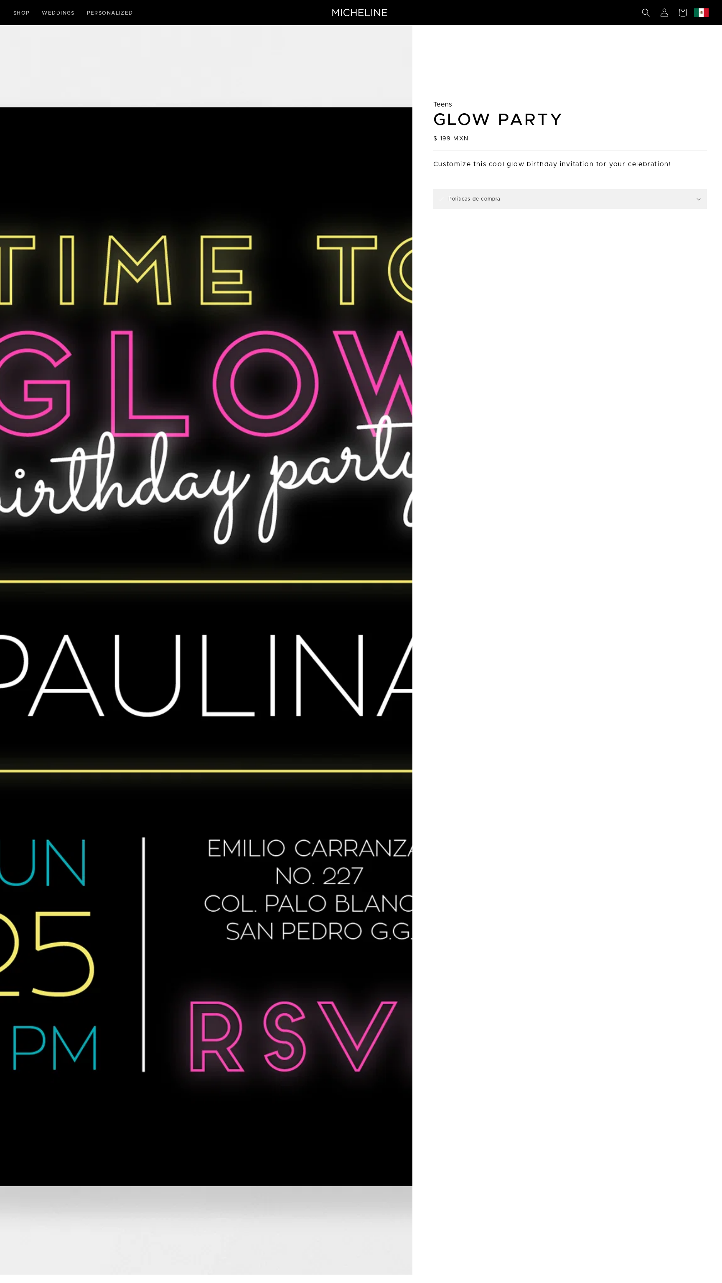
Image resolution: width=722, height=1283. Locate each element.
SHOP (21, 12)
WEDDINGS (58, 12)
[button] (646, 12)
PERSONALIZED (110, 12)
